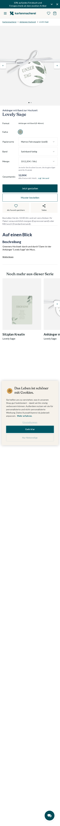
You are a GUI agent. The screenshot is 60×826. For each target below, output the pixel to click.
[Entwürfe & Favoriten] (48, 13)
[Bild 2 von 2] (31, 102)
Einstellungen (30, 422)
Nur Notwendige (30, 438)
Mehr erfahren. (24, 416)
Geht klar (30, 429)
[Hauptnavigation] (5, 13)
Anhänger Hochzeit (28, 22)
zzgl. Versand (43, 178)
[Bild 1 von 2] (28, 102)
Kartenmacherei (9, 22)
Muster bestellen (30, 197)
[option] (20, 132)
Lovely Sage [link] (44, 22)
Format (5, 123)
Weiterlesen (7, 257)
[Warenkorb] (55, 13)
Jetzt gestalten (30, 188)
